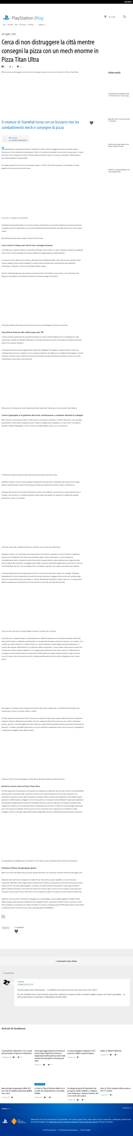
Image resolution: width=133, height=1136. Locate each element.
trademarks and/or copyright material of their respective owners (73, 1122)
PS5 (4, 25)
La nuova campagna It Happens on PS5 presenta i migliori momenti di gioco (81, 1051)
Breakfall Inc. (6, 928)
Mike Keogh (13, 138)
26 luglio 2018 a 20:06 (25, 984)
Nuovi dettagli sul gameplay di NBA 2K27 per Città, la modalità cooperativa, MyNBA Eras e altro (17, 1090)
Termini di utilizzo (49, 1130)
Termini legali (85, 1130)
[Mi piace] (19, 1057)
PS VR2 (10, 25)
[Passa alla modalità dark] (105, 16)
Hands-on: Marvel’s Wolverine (110, 1050)
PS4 (16, 25)
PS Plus (31, 25)
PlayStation (27, 18)
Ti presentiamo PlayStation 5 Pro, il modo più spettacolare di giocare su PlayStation (17, 1051)
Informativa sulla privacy (68, 1130)
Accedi (112, 16)
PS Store (22, 25)
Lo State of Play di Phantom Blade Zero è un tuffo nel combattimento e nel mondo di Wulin (49, 1090)
